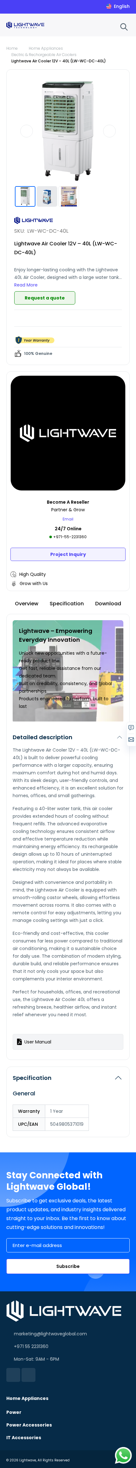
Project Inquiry (68, 554)
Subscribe (68, 1266)
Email (68, 519)
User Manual (37, 1042)
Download (108, 603)
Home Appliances (46, 48)
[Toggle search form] (124, 27)
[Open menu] (111, 26)
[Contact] (131, 741)
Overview (26, 603)
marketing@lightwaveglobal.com (50, 1334)
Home (12, 48)
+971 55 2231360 (31, 1346)
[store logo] (25, 25)
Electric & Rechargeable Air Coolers (44, 54)
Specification (67, 603)
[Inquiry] (131, 729)
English (122, 6)
